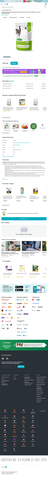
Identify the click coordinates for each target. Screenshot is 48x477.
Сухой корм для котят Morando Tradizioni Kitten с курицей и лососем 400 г (8, 197)
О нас (15, 377)
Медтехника (39, 386)
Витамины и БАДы (40, 380)
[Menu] (1, 4)
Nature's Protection (4, 14)
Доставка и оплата (5, 377)
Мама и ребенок (40, 390)
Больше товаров (6, 117)
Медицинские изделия (41, 384)
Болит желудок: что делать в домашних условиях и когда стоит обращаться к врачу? (9, 253)
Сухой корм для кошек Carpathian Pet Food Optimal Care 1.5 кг (21, 197)
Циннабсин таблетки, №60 (21, 273)
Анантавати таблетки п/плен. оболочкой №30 (7, 274)
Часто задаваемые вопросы (5, 381)
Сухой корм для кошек (17, 142)
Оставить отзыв (24, 218)
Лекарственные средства (41, 377)
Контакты (3, 378)
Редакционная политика (29, 380)
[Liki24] (4, 467)
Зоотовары (39, 396)
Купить (14, 63)
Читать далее (5, 179)
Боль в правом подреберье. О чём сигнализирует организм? (30, 253)
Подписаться (21, 366)
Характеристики (13, 17)
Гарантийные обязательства (27, 378)
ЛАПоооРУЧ (39, 394)
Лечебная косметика (41, 382)
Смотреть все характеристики (8, 156)
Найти (45, 7)
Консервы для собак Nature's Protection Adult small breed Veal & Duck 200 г (21, 108)
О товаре (5, 17)
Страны (15, 378)
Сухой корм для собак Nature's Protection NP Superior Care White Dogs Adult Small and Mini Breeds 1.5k (35, 108)
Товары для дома (40, 392)
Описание (22, 17)
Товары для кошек (25, 142)
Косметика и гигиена (41, 378)
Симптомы (39, 401)
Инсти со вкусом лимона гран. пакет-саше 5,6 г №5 (34, 274)
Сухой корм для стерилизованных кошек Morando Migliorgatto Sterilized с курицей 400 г (34, 197)
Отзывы (28, 17)
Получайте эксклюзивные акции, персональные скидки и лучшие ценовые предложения (12, 362)
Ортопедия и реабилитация (39, 389)
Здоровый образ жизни (41, 398)
